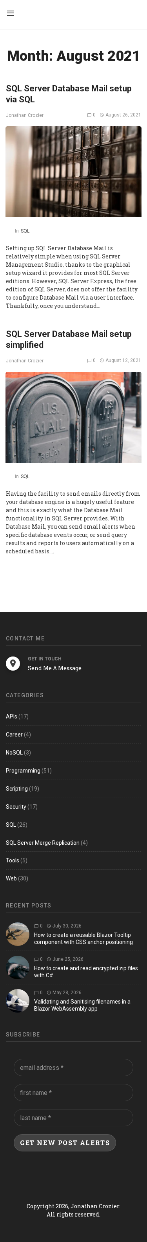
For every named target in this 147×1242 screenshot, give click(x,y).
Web (11, 878)
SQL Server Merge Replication (43, 843)
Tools (12, 860)
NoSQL (14, 752)
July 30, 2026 (66, 926)
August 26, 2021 (122, 115)
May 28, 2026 (66, 992)
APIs (11, 716)
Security (16, 807)
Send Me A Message (55, 668)
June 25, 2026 (67, 959)
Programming (23, 770)
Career (14, 734)
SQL (25, 231)
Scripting (17, 789)
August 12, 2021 (122, 360)
